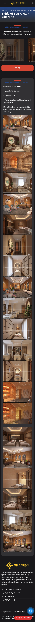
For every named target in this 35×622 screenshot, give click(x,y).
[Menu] (4, 3)
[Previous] (3, 50)
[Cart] (33, 3)
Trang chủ (4, 10)
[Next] (32, 50)
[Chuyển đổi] (3, 590)
